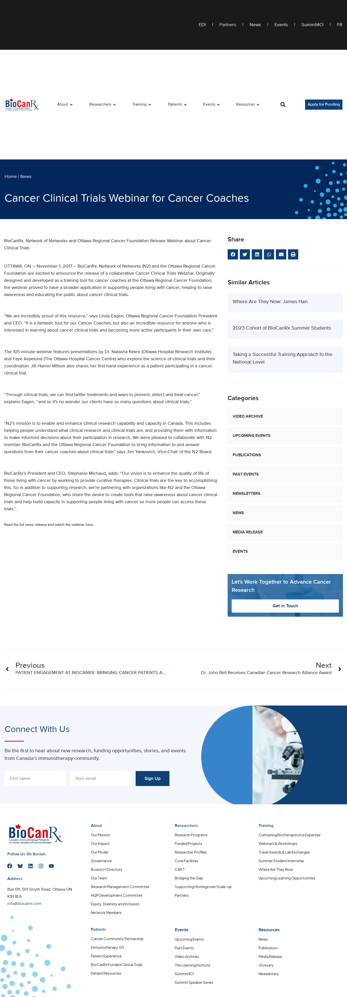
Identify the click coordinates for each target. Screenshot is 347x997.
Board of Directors (106, 869)
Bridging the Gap (189, 878)
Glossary (266, 965)
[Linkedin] (30, 866)
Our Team (99, 878)
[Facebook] (9, 866)
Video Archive (248, 417)
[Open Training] (150, 105)
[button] (283, 105)
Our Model (99, 852)
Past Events (246, 474)
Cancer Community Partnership (117, 938)
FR (339, 25)
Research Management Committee (120, 886)
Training (266, 826)
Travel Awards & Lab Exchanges (284, 852)
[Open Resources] (258, 105)
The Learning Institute (192, 965)
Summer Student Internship (281, 860)
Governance (101, 860)
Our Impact (100, 843)
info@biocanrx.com (24, 904)
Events (281, 25)
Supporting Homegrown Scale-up (203, 886)
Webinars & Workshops (278, 843)
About (96, 826)
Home (11, 176)
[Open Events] (218, 105)
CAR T (180, 869)
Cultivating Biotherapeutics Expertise (290, 834)
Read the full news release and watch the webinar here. (49, 525)
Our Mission (100, 834)
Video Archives (187, 956)
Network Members (106, 912)
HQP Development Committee (117, 895)
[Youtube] (51, 866)
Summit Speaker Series (194, 982)
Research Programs (191, 834)
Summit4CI (312, 25)
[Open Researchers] (114, 105)
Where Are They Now (276, 869)
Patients (98, 930)
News (255, 25)
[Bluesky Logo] (20, 866)
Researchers (186, 826)
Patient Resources (106, 973)
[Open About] (71, 105)
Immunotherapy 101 (107, 947)
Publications (247, 455)
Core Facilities (186, 860)
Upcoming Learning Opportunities (287, 878)
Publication (268, 947)
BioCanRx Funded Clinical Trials (117, 964)
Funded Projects (188, 843)
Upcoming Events (252, 436)
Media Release (248, 532)
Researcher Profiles (191, 852)
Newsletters (246, 494)
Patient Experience (106, 956)
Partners (227, 25)
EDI (202, 25)
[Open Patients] (185, 105)
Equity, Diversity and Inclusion (115, 904)
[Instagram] (40, 866)
